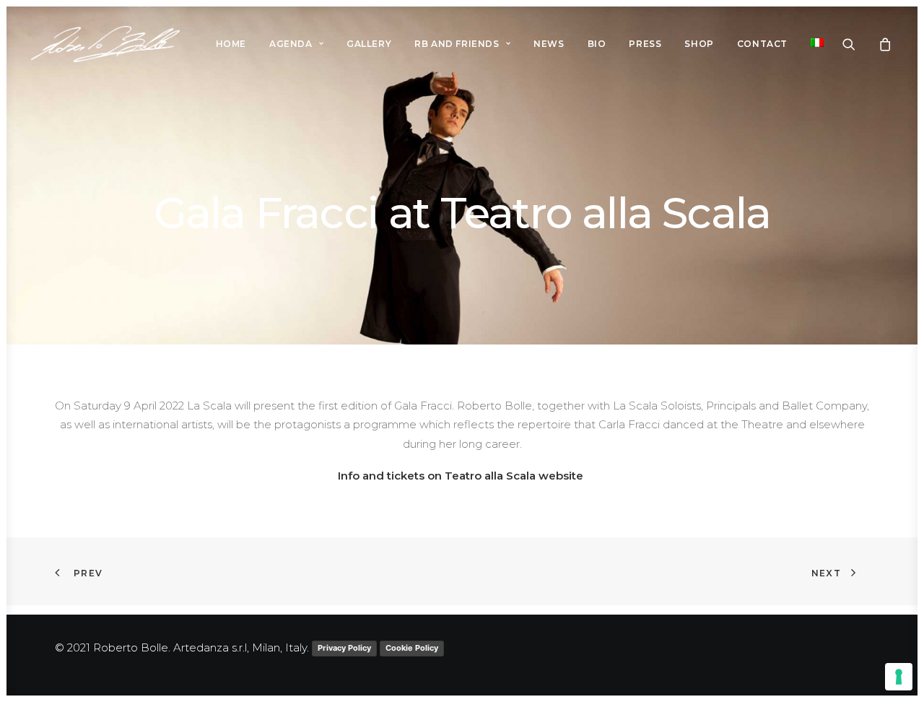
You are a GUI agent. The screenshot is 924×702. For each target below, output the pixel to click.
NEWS (548, 43)
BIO (597, 43)
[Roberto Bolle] (105, 44)
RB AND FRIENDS (456, 43)
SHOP (698, 43)
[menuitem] (231, 44)
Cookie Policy (411, 648)
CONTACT (762, 43)
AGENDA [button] (291, 43)
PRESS (645, 43)
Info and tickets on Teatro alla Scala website (462, 475)
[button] (857, 44)
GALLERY (368, 43)
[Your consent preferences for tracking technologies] (898, 676)
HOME (231, 43)
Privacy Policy (344, 648)
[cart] (883, 44)
